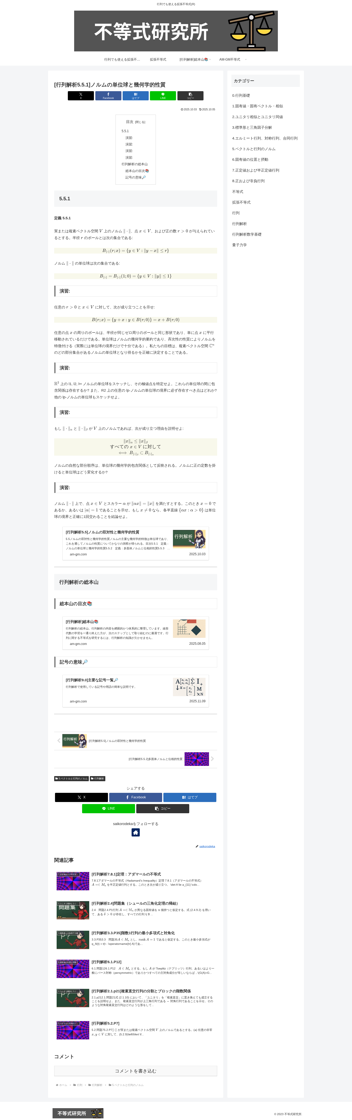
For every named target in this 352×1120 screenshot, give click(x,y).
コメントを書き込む (136, 1070)
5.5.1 (125, 131)
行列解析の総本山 (135, 164)
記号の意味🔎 (135, 177)
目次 (129, 122)
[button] (190, 95)
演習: (129, 138)
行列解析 (99, 778)
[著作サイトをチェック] (136, 832)
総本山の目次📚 (137, 171)
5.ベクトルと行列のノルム (73, 778)
